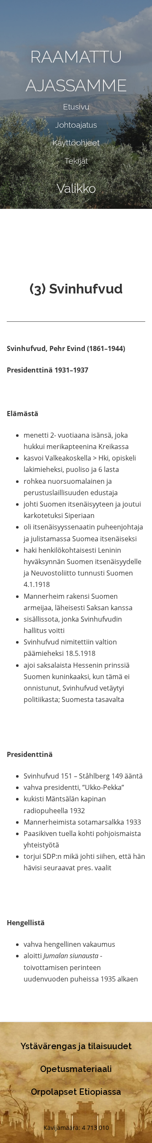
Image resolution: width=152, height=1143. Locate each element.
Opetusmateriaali (76, 1069)
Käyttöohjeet (76, 142)
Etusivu (76, 106)
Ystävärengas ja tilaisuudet (76, 1046)
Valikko (76, 188)
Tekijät (76, 160)
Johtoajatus (76, 124)
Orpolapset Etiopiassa (76, 1092)
